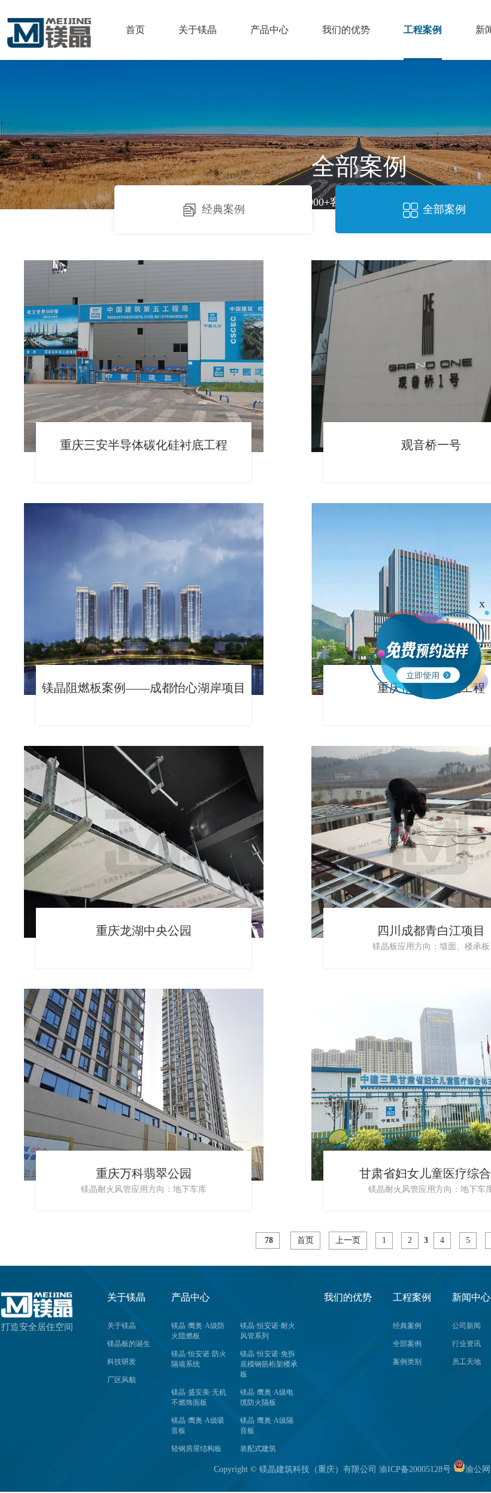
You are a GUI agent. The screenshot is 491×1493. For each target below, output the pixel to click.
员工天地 (466, 1361)
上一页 (347, 1240)
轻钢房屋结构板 (196, 1448)
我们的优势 (346, 30)
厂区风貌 (121, 1379)
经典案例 (223, 209)
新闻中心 (471, 1297)
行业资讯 (466, 1344)
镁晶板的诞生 (128, 1344)
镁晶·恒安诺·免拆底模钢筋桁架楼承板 (269, 1364)
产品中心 (269, 30)
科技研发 (121, 1361)
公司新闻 (466, 1326)
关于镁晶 (197, 30)
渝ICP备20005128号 (415, 1469)
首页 (135, 30)
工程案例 (423, 30)
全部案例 (444, 209)
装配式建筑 (258, 1448)
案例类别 (407, 1361)
